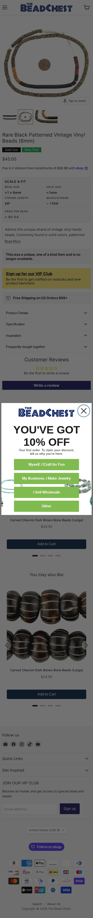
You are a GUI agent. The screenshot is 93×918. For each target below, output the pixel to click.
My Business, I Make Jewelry (46, 478)
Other (46, 506)
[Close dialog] (84, 411)
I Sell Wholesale (46, 492)
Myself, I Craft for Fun (46, 464)
